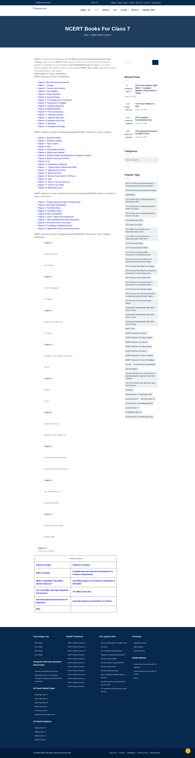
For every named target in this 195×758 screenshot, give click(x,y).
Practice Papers (132, 369)
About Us (139, 3)
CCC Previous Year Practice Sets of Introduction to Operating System (139, 283)
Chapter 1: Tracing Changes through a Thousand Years (59, 202)
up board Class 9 (132, 399)
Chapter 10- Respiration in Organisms (52, 164)
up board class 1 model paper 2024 (139, 394)
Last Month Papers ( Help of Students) (112, 663)
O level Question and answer (144, 364)
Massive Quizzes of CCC (108, 667)
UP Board (129, 390)
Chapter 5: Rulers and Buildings (50, 214)
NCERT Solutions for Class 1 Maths (139, 338)
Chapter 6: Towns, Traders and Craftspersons (56, 217)
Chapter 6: (48, 412)
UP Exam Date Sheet (41, 710)
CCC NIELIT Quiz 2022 (82, 592)
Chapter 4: (48, 344)
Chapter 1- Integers (46, 85)
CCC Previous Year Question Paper (139, 289)
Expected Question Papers (109, 659)
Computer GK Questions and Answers (46, 671)
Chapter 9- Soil (44, 161)
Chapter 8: (48, 480)
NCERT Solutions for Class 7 (136, 351)
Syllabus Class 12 (40, 728)
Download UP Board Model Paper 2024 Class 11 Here (140, 316)
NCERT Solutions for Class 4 (77, 674)
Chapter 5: (48, 378)
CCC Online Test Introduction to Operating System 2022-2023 (138, 237)
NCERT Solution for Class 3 (76, 678)
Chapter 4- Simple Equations (49, 94)
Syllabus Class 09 (40, 740)
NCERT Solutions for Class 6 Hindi (138, 347)
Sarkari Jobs (148, 10)
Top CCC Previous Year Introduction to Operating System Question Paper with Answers (140, 375)
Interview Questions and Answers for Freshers (92, 601)
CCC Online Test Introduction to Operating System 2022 (138, 230)
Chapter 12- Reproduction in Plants (52, 170)
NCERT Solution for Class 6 (76, 667)
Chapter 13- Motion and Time (49, 173)
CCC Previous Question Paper (137, 248)
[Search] (155, 62)
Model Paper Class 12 (41, 695)
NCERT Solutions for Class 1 (136, 333)
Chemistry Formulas (81, 565)
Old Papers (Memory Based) (109, 670)
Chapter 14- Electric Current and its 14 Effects (56, 176)
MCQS (136, 678)
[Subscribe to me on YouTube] (103, 3)
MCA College (39, 655)
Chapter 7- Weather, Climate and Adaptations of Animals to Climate (64, 155)
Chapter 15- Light (45, 179)
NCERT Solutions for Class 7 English (139, 355)
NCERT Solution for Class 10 (77, 651)
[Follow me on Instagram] (105, 3)
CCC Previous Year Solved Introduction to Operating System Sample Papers (140, 295)
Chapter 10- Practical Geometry (50, 112)
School (105, 10)
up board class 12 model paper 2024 (139, 417)
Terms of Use (142, 753)
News (126, 3)
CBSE (96, 10)
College (113, 3)
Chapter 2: (48, 277)
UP (89, 10)
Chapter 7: (48, 446)
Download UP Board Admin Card (45, 714)
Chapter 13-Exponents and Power (51, 121)
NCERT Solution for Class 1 (76, 686)
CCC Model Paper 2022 (134, 220)
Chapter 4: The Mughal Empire (50, 211)
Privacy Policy (155, 753)
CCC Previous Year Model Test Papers (140, 266)
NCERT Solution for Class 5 (76, 670)
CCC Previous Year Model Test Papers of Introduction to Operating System (141, 272)
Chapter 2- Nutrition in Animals (50, 141)
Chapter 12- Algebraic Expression (51, 118)
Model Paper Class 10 (41, 702)
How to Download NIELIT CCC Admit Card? (114, 643)
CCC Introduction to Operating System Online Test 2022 (140, 207)
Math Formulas (138, 647)
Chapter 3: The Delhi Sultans (49, 208)
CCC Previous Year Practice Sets (138, 278)
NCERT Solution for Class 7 (76, 663)
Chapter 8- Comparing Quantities (51, 106)
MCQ (38, 609)
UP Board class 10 (148, 399)
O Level (124, 10)
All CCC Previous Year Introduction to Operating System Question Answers (140, 184)
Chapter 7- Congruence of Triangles (52, 103)
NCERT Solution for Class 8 (76, 659)
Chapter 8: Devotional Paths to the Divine (54, 223)
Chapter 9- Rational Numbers (49, 109)
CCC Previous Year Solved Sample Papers (138, 302)
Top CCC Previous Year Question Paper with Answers (140, 384)
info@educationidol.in (43, 3)
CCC (115, 10)
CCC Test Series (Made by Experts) (111, 651)
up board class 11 (132, 408)
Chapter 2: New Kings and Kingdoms (52, 205)
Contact (147, 3)
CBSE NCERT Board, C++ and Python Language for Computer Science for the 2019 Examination (48, 678)
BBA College (38, 643)
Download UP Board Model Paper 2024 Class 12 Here (140, 323)
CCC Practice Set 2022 (134, 243)
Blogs (120, 3)
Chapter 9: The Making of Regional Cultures (55, 226)
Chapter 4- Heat (44, 147)
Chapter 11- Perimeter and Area (50, 115)
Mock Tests (130, 329)
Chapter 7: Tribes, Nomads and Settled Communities (58, 220)
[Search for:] (141, 62)
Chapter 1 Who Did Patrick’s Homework (53, 82)
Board (132, 3)
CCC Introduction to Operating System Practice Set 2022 (140, 214)
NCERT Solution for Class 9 (76, 655)
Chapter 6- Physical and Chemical (51, 152)
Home (82, 10)
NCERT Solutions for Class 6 (136, 342)
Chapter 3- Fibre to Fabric (48, 144)
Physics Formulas (43, 565)
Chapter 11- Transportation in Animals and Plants (57, 167)
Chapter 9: (48, 514)
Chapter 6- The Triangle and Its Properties (55, 100)
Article (134, 10)
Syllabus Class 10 (40, 736)
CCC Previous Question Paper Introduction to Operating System (138, 253)
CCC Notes (104, 647)
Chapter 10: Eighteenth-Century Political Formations (58, 228)
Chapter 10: (42, 548)
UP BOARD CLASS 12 (133, 412)
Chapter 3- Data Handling (48, 91)
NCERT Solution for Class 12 (77, 643)
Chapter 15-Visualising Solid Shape (51, 126)
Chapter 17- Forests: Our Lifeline (51, 185)
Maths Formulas (43, 573)
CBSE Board (130, 195)
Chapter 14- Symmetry (47, 123)
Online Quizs (156, 3)
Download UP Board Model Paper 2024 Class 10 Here (140, 309)
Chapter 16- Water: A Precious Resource (54, 182)
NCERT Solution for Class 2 (76, 682)
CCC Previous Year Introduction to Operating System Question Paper (139, 260)
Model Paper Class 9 (41, 706)
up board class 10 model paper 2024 (139, 403)
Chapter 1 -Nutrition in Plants (49, 138)
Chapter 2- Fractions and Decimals (51, 88)
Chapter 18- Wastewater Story (50, 188)
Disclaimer (131, 753)
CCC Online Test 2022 (134, 225)
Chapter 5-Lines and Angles (49, 97)
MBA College (39, 651)
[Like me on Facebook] (100, 3)
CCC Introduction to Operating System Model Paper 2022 (140, 200)
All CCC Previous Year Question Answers (141, 190)
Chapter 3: (48, 311)
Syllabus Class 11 (40, 732)
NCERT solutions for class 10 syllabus (140, 360)
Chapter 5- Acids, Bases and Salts (51, 150)
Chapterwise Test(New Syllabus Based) (113, 655)
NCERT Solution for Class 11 (77, 647)
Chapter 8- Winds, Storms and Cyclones (53, 158)
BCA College (38, 647)
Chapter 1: (48, 243)
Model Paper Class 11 (41, 699)
